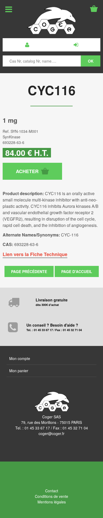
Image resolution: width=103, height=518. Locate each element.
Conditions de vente (51, 496)
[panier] (94, 8)
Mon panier (18, 370)
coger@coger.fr (51, 433)
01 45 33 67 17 (37, 428)
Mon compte (19, 358)
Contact (51, 490)
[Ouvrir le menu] (8, 9)
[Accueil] (51, 20)
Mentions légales (52, 501)
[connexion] (76, 44)
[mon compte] (27, 44)
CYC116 (52, 90)
